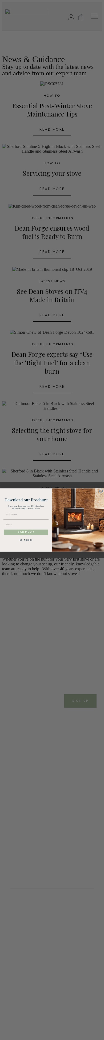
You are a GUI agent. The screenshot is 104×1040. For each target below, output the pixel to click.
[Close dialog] (101, 491)
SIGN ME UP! (26, 532)
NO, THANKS (26, 540)
